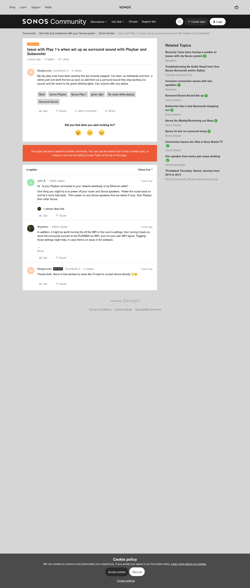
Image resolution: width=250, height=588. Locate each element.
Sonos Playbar (58, 94)
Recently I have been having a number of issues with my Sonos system (191, 54)
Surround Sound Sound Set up (184, 95)
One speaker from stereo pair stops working (192, 156)
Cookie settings (123, 309)
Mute (42, 94)
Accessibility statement (148, 309)
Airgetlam (42, 226)
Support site (149, 21)
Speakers (170, 60)
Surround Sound (48, 101)
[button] (196, 21)
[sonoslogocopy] (125, 7)
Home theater (107, 33)
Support (35, 7)
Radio (48, 7)
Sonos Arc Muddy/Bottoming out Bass (189, 120)
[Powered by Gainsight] (125, 302)
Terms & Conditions (100, 309)
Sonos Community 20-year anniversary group (191, 179)
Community (29, 33)
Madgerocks (44, 70)
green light (97, 94)
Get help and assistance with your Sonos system (67, 33)
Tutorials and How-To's (178, 75)
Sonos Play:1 (78, 94)
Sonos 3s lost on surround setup (186, 131)
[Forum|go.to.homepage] (54, 21)
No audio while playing (121, 94)
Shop (12, 7)
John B (41, 181)
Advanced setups (175, 164)
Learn (23, 7)
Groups (133, 21)
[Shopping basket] (236, 7)
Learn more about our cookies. (189, 564)
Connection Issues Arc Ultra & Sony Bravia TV (194, 142)
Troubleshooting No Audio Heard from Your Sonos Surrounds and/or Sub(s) (192, 68)
